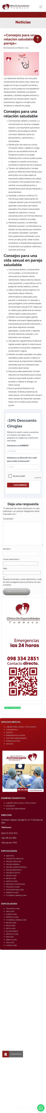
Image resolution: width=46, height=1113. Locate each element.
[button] (40, 1107)
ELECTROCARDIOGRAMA (15, 809)
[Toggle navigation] (41, 6)
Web (5, 568)
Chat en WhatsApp (12, 708)
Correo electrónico (11, 559)
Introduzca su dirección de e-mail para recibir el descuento (22, 459)
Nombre (7, 549)
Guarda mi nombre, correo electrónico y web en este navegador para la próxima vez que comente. (22, 582)
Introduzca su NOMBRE (17, 446)
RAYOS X (9, 732)
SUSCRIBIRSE (20, 485)
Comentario (8, 519)
